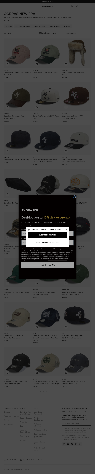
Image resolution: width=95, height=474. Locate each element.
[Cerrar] (66, 229)
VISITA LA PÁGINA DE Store (47, 242)
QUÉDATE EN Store (47, 235)
